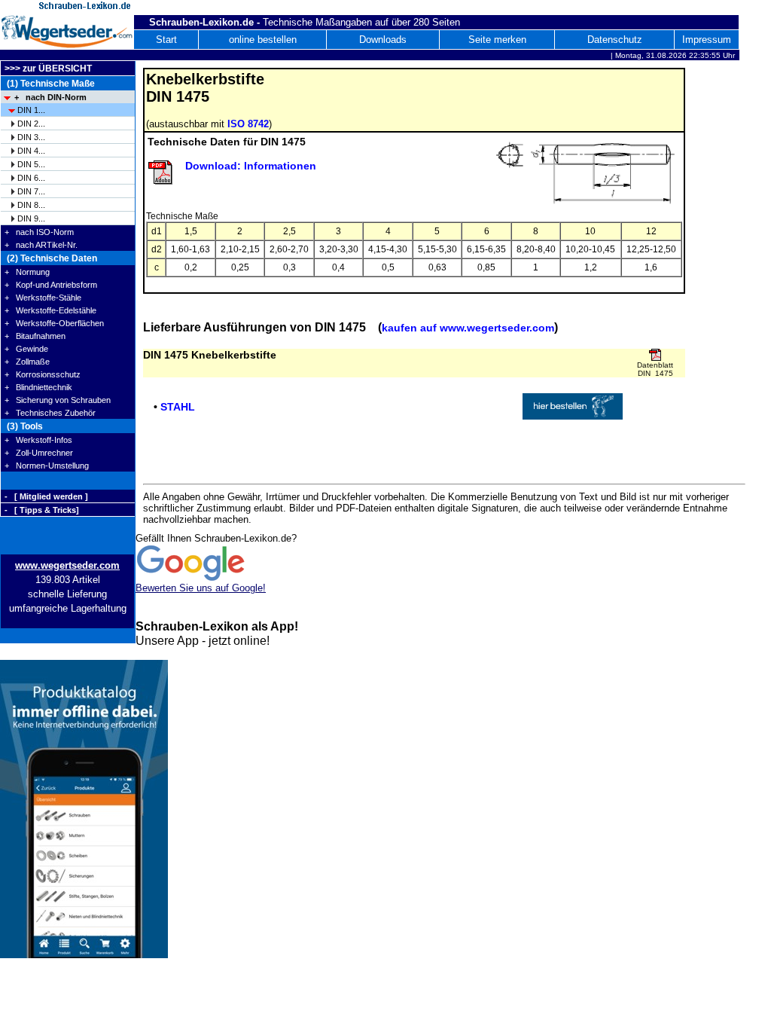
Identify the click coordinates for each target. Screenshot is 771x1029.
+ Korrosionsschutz (43, 374)
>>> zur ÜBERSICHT (48, 68)
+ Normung (27, 271)
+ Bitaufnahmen (35, 335)
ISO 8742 (248, 124)
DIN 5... (31, 164)
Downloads (383, 39)
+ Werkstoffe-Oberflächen (54, 323)
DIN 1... (31, 110)
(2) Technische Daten (51, 258)
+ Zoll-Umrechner (39, 452)
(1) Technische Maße (50, 83)
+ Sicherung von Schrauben (58, 400)
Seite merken (497, 39)
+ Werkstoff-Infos (38, 439)
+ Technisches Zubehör (50, 412)
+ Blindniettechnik (38, 387)
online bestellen (263, 39)
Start (166, 39)
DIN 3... (31, 137)
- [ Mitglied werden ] (46, 496)
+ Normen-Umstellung (47, 465)
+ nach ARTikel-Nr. (41, 244)
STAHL (177, 407)
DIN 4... (31, 150)
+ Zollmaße (27, 361)
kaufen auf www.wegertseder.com (468, 328)
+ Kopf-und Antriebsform (51, 284)
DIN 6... (31, 177)
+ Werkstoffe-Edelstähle (50, 310)
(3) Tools (24, 426)
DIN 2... (31, 123)
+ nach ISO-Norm (39, 232)
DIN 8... (31, 204)
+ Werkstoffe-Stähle (43, 297)
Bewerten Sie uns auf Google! (201, 588)
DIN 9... (31, 218)
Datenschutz (614, 39)
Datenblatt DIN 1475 (655, 369)
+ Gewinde (26, 348)
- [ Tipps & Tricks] (42, 509)
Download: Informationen (250, 166)
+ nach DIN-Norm (50, 97)
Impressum (706, 39)
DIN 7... (31, 191)
